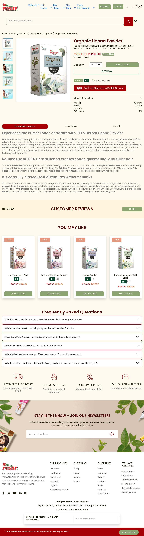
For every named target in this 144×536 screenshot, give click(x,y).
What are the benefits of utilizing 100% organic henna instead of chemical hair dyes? (51, 363)
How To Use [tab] (71, 126)
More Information (84, 98)
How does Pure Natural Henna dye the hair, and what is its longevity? (42, 337)
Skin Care (68, 6)
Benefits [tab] (117, 126)
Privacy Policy (128, 471)
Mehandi (32, 5)
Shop (13, 33)
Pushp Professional (83, 6)
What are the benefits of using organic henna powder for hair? (39, 328)
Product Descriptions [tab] (25, 126)
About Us (102, 473)
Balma (77, 481)
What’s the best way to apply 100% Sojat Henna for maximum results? (43, 354)
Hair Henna (44, 6)
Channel (102, 489)
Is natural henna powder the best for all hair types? (33, 345)
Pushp (77, 468)
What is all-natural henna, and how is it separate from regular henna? (43, 319)
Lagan (77, 473)
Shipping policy (128, 492)
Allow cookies (128, 532)
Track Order (103, 493)
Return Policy (127, 475)
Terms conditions (130, 479)
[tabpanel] (72, 162)
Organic (23, 33)
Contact (102, 481)
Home (5, 33)
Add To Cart (18, 293)
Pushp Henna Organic (41, 33)
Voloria (77, 477)
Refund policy (128, 484)
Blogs (100, 485)
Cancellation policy (130, 488)
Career (101, 477)
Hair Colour (56, 6)
